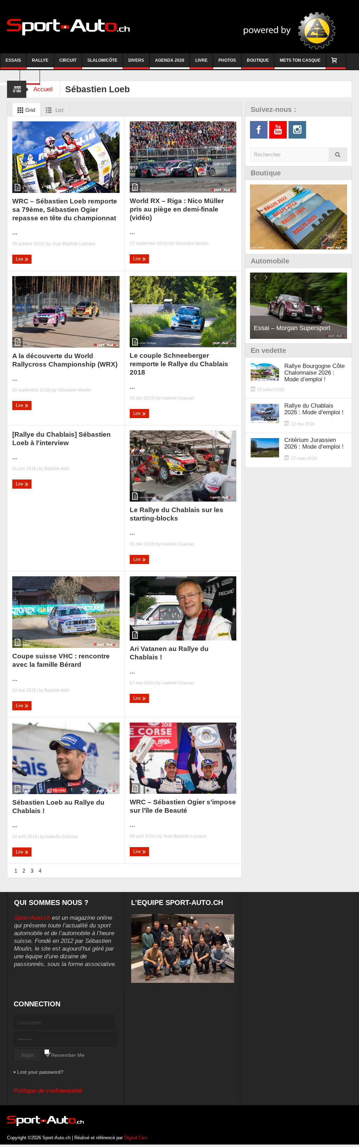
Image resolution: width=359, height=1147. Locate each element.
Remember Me (67, 1055)
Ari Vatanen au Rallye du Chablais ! (169, 653)
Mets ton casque (300, 60)
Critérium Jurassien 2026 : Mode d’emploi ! (314, 443)
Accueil (43, 89)
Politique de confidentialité (48, 1090)
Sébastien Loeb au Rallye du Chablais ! (58, 806)
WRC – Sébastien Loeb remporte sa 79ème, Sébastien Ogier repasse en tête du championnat (64, 209)
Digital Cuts (136, 1137)
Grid (29, 110)
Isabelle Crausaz (178, 398)
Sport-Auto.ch (32, 917)
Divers (136, 60)
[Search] (338, 154)
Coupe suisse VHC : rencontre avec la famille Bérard (61, 660)
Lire (20, 259)
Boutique (258, 60)
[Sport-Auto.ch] (68, 27)
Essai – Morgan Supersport (292, 327)
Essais (13, 60)
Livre (201, 60)
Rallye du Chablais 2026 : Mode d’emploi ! (314, 409)
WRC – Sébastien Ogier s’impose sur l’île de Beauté (183, 806)
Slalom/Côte (102, 60)
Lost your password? (40, 1072)
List (58, 110)
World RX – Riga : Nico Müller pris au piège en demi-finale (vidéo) (177, 209)
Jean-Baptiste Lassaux (73, 243)
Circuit (67, 60)
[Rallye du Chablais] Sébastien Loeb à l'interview (61, 439)
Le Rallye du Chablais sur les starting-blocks (176, 514)
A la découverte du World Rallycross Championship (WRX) (64, 360)
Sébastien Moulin (192, 243)
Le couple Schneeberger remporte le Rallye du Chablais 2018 (179, 364)
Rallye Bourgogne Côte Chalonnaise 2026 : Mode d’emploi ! (314, 373)
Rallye (40, 60)
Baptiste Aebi (57, 468)
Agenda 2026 (169, 60)
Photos (227, 60)
